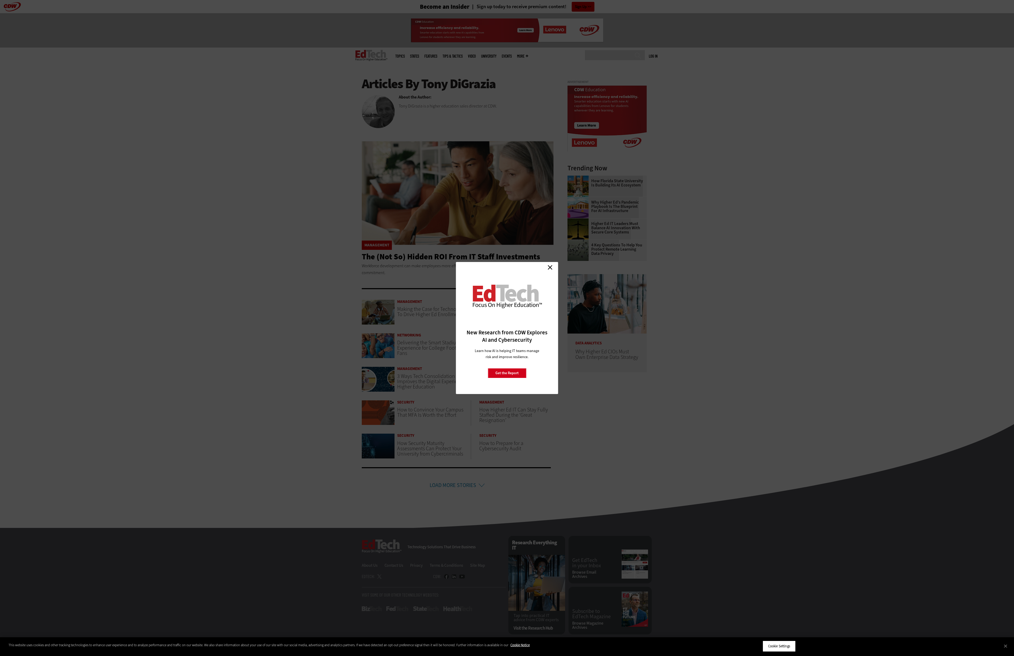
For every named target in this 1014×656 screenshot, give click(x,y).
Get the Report (507, 373)
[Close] (1005, 646)
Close (550, 267)
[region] (507, 646)
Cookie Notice (520, 645)
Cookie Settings (779, 646)
